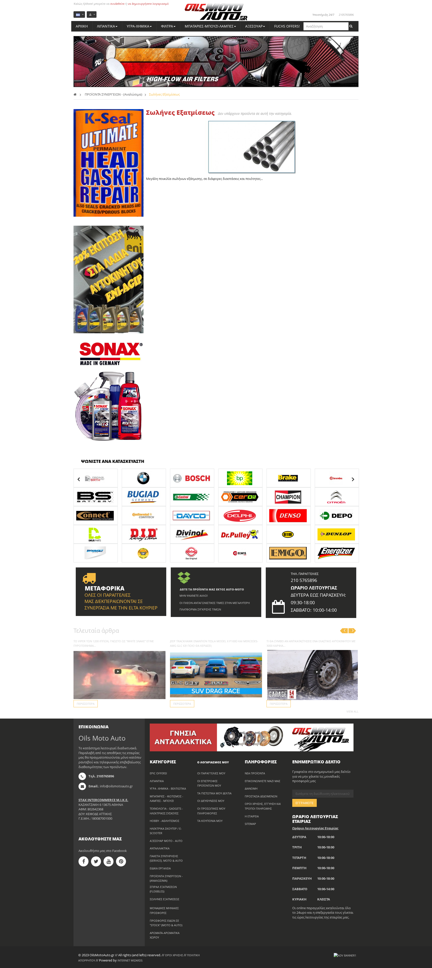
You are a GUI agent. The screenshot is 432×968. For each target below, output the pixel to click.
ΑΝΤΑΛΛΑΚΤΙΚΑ (160, 848)
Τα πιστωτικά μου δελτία (214, 793)
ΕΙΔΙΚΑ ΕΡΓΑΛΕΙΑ (160, 868)
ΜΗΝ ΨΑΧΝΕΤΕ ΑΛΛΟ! (194, 595)
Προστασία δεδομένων (261, 796)
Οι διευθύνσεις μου (210, 801)
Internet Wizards (130, 960)
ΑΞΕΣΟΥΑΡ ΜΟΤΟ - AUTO (166, 841)
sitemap (250, 824)
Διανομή (251, 788)
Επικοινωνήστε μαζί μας (262, 781)
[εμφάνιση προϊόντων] (96, 478)
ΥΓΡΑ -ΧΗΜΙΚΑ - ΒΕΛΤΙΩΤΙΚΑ (168, 788)
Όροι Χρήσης (174, 955)
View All (352, 711)
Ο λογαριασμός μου (213, 762)
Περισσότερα (85, 704)
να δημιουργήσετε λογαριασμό (148, 4)
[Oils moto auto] (216, 12)
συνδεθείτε (117, 4)
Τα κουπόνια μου (209, 821)
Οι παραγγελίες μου (211, 773)
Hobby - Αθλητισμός (164, 821)
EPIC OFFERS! (158, 773)
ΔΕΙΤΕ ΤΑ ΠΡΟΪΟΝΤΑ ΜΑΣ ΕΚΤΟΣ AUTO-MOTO (212, 589)
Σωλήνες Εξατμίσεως (164, 899)
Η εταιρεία (252, 816)
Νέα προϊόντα (255, 773)
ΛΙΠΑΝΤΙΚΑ (157, 781)
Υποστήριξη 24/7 (323, 15)
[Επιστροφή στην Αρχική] (75, 94)
